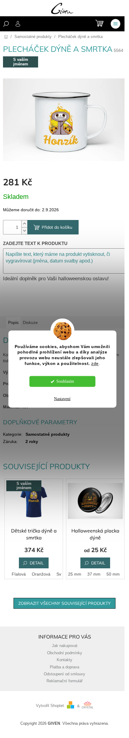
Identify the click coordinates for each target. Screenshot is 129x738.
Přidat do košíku (57, 227)
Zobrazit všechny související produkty (64, 603)
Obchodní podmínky (64, 653)
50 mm (113, 574)
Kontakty (64, 660)
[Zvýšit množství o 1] (24, 223)
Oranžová (41, 574)
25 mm (74, 574)
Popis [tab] (13, 322)
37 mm (93, 574)
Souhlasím (65, 381)
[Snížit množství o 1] (24, 230)
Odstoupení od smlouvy (64, 674)
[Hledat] (6, 24)
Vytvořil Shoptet (50, 706)
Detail (37, 563)
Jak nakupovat (64, 646)
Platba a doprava (64, 667)
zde (95, 363)
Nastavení (62, 399)
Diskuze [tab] (30, 322)
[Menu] (116, 24)
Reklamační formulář (64, 681)
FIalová (19, 574)
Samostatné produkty (48, 434)
